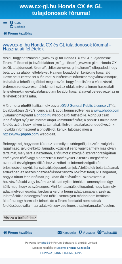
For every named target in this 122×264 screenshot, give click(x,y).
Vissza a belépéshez (20, 218)
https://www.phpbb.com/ (21, 134)
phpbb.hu (44, 115)
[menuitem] (15, 22)
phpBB (46, 242)
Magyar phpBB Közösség (73, 247)
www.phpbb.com (106, 110)
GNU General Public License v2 (85, 106)
